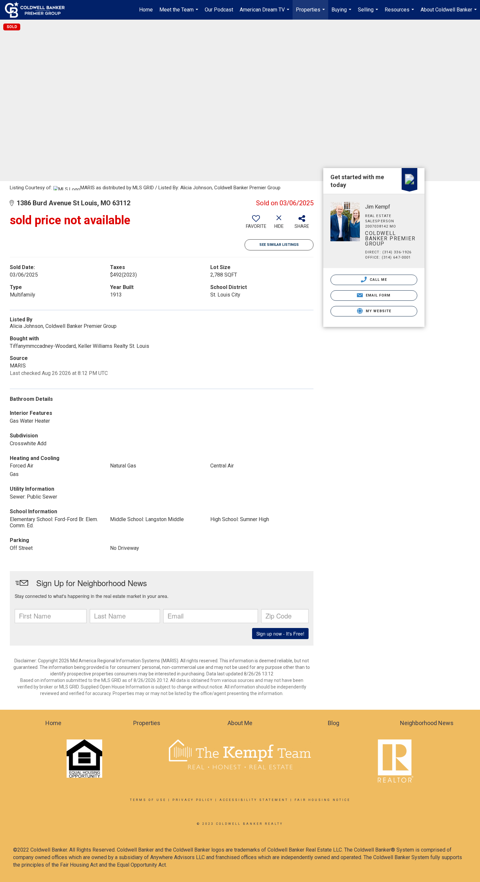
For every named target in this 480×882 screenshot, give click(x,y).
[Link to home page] (38, 10)
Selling (369, 13)
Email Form (377, 295)
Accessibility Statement (253, 800)
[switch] (256, 224)
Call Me (377, 280)
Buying (342, 13)
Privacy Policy (192, 800)
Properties (311, 13)
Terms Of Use (148, 800)
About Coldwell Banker (449, 13)
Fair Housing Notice (322, 800)
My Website (377, 311)
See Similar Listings (279, 245)
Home (146, 10)
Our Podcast (219, 10)
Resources (400, 13)
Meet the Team (179, 13)
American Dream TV (265, 13)
